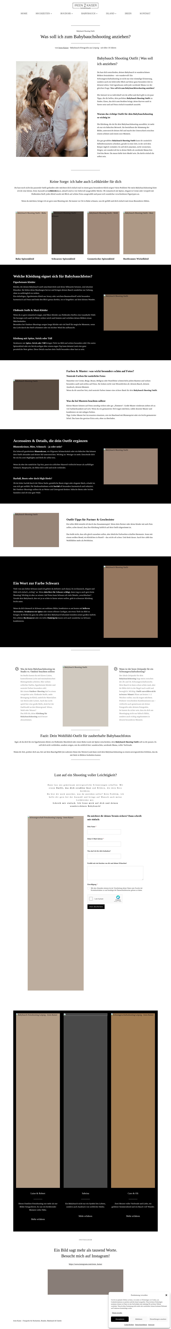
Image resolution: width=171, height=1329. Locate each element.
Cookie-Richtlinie (129, 1325)
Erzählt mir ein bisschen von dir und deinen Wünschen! (107, 863)
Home (24, 13)
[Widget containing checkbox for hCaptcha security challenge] (104, 898)
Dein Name (91, 827)
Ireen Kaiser (64, 48)
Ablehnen (138, 1319)
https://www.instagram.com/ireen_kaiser (85, 1264)
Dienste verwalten (117, 1313)
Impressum (151, 1325)
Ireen (128, 13)
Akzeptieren (119, 1319)
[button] (166, 1295)
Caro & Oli (133, 1193)
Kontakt (145, 13)
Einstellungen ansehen (158, 1319)
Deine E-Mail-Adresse (95, 839)
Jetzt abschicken (96, 907)
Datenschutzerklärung (141, 1325)
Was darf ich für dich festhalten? (99, 851)
